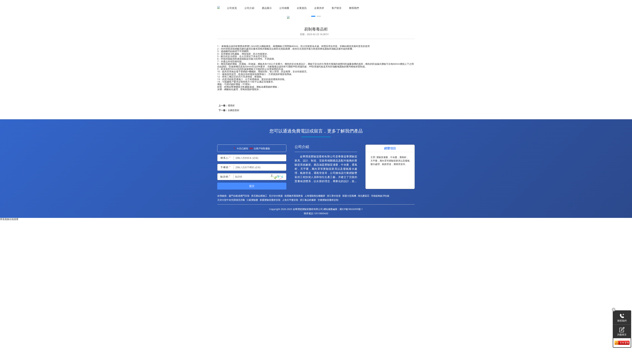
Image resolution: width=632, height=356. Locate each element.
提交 (251, 186)
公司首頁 (232, 8)
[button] (313, 16)
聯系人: (226, 157)
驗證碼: (225, 176)
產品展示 (267, 8)
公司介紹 (249, 8)
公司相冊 (284, 8)
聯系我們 (354, 8)
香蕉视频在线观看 (9, 219)
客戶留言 (337, 8)
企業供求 (319, 8)
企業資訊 (302, 8)
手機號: (226, 167)
